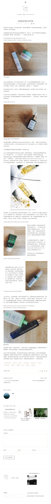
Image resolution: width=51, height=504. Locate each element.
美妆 (34, 23)
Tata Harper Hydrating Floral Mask (13, 291)
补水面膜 (33, 365)
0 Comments (26, 23)
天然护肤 (12, 365)
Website (34, 450)
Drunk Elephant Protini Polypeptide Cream (15, 38)
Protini (29, 82)
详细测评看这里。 (33, 347)
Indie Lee (15, 362)
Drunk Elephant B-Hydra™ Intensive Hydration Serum (18, 40)
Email (19, 450)
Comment (6, 433)
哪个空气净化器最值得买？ (40, 380)
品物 (31, 23)
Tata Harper (33, 362)
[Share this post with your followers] (42, 371)
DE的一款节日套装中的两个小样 (18, 82)
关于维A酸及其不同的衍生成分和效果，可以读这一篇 (16, 149)
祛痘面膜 (18, 365)
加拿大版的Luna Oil (33, 144)
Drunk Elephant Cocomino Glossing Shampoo (15, 307)
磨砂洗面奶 (41, 296)
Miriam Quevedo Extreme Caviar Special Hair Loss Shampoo (19, 305)
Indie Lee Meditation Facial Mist (12, 258)
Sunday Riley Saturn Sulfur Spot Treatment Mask (16, 222)
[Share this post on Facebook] (40, 371)
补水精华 (27, 365)
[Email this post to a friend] (46, 371)
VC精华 (38, 94)
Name (5, 450)
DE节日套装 (6, 77)
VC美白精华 (6, 365)
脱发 (23, 365)
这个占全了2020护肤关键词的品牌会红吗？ (11, 381)
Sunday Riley (7, 138)
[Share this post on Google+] (44, 371)
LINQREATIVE (31, 493)
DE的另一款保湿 (14, 89)
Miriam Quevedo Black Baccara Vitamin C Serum (23, 209)
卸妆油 (36, 296)
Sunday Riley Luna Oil (9, 102)
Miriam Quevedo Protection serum (32, 158)
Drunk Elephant (7, 362)
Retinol (20, 362)
